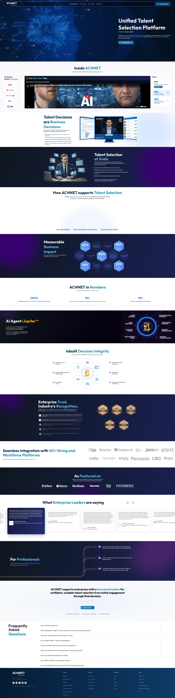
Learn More (157, 86)
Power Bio (90, 676)
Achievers (65, 676)
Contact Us (141, 679)
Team (115, 679)
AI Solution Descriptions (144, 688)
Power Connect (91, 679)
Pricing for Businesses (68, 685)
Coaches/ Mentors (67, 679)
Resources (141, 676)
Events (115, 688)
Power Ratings (91, 682)
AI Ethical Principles (143, 685)
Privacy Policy (66, 694)
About (115, 676)
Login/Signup (164, 4)
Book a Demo (125, 42)
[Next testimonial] (133, 502)
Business (65, 682)
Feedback (141, 682)
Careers (115, 685)
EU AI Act (52, 433)
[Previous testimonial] (127, 502)
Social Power (91, 688)
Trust (140, 691)
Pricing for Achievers (67, 688)
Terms (115, 682)
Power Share (91, 685)
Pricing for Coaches (67, 691)
